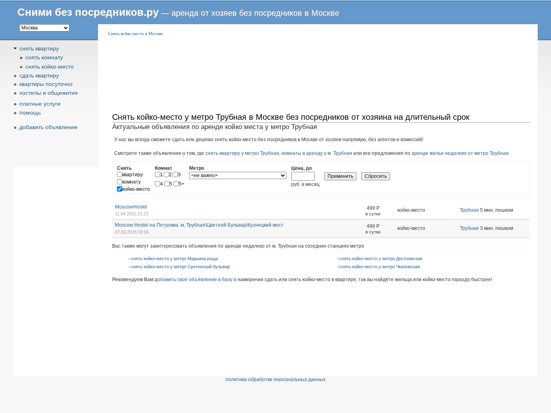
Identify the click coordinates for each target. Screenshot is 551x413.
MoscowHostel (131, 207)
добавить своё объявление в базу (193, 279)
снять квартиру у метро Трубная (242, 153)
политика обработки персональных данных (275, 379)
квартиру (132, 174)
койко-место (136, 189)
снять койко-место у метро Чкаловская (379, 266)
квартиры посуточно (46, 84)
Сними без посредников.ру (88, 12)
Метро (196, 168)
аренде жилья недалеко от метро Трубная (460, 153)
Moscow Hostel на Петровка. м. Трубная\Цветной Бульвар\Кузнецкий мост (199, 225)
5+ (181, 184)
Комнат (163, 168)
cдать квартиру (39, 75)
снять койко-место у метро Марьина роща (174, 258)
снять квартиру (39, 48)
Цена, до (301, 168)
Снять (124, 168)
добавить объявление (48, 127)
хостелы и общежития (48, 93)
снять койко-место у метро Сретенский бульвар (180, 266)
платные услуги (40, 103)
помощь (30, 112)
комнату (131, 182)
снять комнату (44, 57)
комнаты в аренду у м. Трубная (317, 153)
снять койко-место (49, 66)
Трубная (469, 210)
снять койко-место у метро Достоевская (380, 258)
